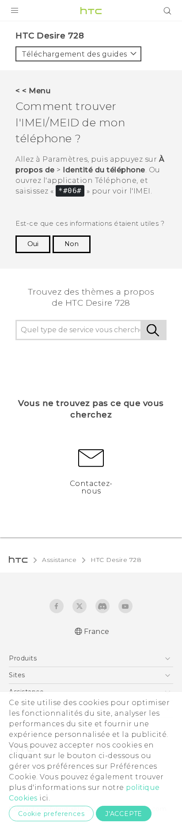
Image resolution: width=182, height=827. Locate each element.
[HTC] (91, 10)
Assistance (59, 560)
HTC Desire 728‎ (116, 560)
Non (71, 244)
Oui (32, 244)
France (97, 631)
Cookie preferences (51, 814)
